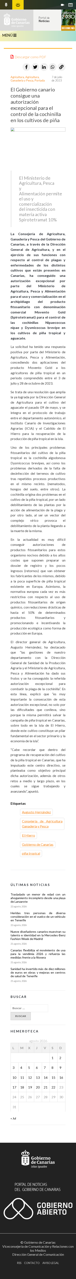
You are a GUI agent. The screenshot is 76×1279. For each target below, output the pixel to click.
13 (38, 1077)
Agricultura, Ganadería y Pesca (25, 78)
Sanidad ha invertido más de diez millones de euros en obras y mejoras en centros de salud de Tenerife (38, 972)
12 (30, 1077)
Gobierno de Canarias (37, 844)
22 (53, 1087)
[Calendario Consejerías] (70, 5)
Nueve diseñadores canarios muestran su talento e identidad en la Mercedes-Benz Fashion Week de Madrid (38, 935)
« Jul (13, 1118)
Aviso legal (50, 1263)
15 (53, 1077)
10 (14, 1077)
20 (38, 1087)
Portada (40, 80)
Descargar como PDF (30, 57)
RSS (19, 1263)
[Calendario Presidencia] (6, 5)
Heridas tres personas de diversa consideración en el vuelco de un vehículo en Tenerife (38, 916)
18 (22, 1087)
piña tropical (31, 853)
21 (46, 1087)
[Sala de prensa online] (62, 5)
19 (30, 1087)
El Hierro (28, 835)
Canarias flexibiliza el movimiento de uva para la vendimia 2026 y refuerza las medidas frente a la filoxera (38, 953)
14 (46, 1077)
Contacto (32, 1263)
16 (61, 1077)
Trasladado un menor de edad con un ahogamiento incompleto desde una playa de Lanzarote (38, 898)
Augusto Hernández (36, 812)
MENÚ (7, 35)
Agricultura (17, 77)
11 (22, 1077)
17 (14, 1087)
